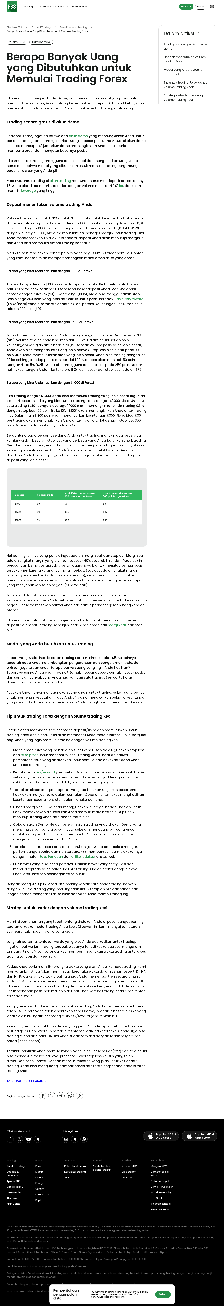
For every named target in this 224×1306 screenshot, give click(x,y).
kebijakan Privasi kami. (113, 1297)
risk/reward (45, 772)
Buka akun (186, 6)
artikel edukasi (83, 856)
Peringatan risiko (17, 1273)
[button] (188, 34)
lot (121, 185)
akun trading (60, 180)
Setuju (163, 1294)
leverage (28, 190)
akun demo (78, 136)
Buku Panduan (51, 856)
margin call (117, 625)
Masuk (200, 6)
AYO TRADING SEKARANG (26, 1081)
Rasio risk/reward (129, 299)
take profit (29, 755)
